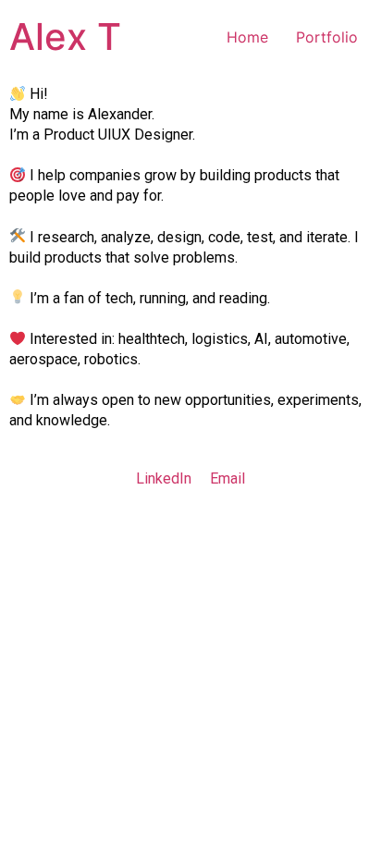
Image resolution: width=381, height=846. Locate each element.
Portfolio (327, 37)
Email (227, 478)
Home (247, 37)
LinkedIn (163, 478)
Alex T (65, 36)
